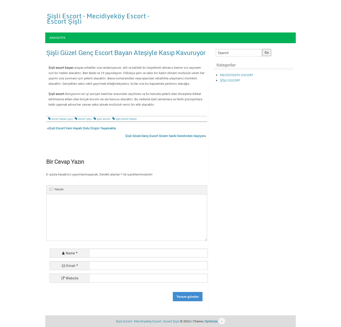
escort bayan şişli (62, 119)
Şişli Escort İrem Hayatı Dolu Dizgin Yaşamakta (82, 128)
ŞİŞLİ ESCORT (230, 80)
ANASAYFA (57, 37)
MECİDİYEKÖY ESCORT (236, 75)
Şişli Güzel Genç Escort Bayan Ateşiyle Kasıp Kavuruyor (126, 52)
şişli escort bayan (126, 119)
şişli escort (103, 119)
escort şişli (84, 119)
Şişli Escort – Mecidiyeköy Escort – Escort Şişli (98, 18)
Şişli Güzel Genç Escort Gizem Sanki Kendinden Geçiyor (164, 135)
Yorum (59, 189)
